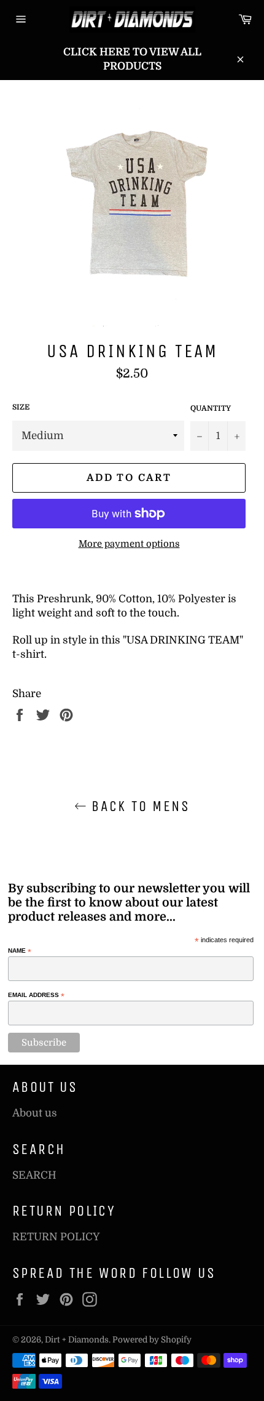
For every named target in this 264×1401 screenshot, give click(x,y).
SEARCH (34, 1175)
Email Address (36, 995)
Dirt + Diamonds (77, 1339)
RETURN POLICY (56, 1237)
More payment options (129, 544)
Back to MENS (138, 806)
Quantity (210, 408)
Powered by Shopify (152, 1339)
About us (34, 1113)
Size (20, 407)
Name (19, 951)
